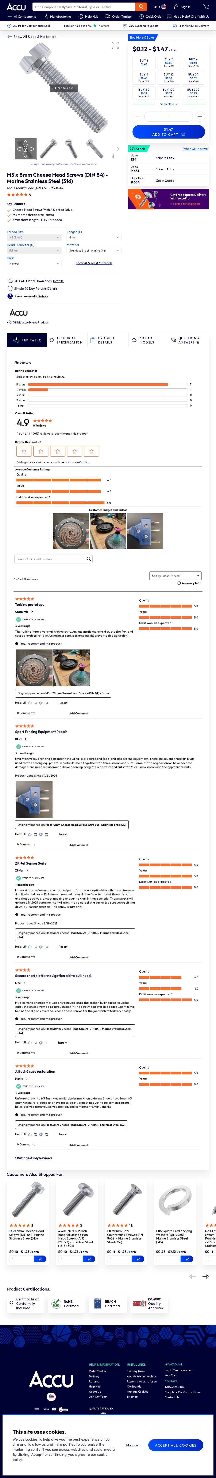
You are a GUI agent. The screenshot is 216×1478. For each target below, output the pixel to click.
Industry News (136, 1371)
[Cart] (206, 7)
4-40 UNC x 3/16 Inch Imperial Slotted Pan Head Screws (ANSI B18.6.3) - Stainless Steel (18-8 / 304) (75, 1238)
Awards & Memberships (142, 1376)
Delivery (94, 1376)
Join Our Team (98, 1396)
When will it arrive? (196, 149)
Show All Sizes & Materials (35, 36)
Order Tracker (97, 1371)
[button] (115, 45)
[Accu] (16, 7)
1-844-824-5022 (174, 1387)
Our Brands (134, 1386)
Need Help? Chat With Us (191, 16)
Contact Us (172, 1397)
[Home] (51, 1379)
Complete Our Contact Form (183, 1392)
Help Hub (95, 1386)
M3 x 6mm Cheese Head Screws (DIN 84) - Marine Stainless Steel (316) (26, 1234)
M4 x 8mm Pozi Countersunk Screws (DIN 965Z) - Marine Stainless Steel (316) (125, 1236)
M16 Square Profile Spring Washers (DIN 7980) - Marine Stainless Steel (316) (174, 1236)
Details (58, 281)
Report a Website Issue (142, 1381)
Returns (94, 1381)
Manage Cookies (137, 1391)
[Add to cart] (40, 1259)
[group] (64, 88)
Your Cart (170, 1375)
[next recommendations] (205, 1276)
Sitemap (132, 1396)
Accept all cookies (176, 1445)
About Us (95, 1391)
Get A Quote (165, 180)
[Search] (141, 7)
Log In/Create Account (179, 1370)
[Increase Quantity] (137, 117)
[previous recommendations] (192, 1276)
